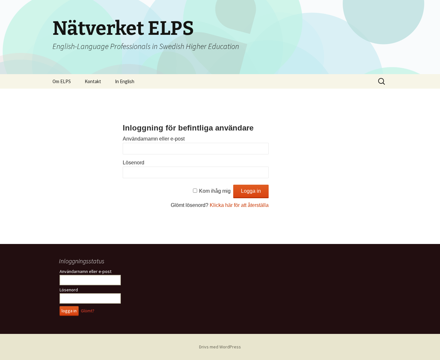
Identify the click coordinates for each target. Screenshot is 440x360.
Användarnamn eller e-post (154, 138)
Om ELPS (62, 81)
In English (124, 81)
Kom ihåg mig (215, 191)
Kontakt (93, 81)
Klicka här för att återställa (239, 205)
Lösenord (133, 162)
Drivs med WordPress (220, 347)
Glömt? (87, 311)
